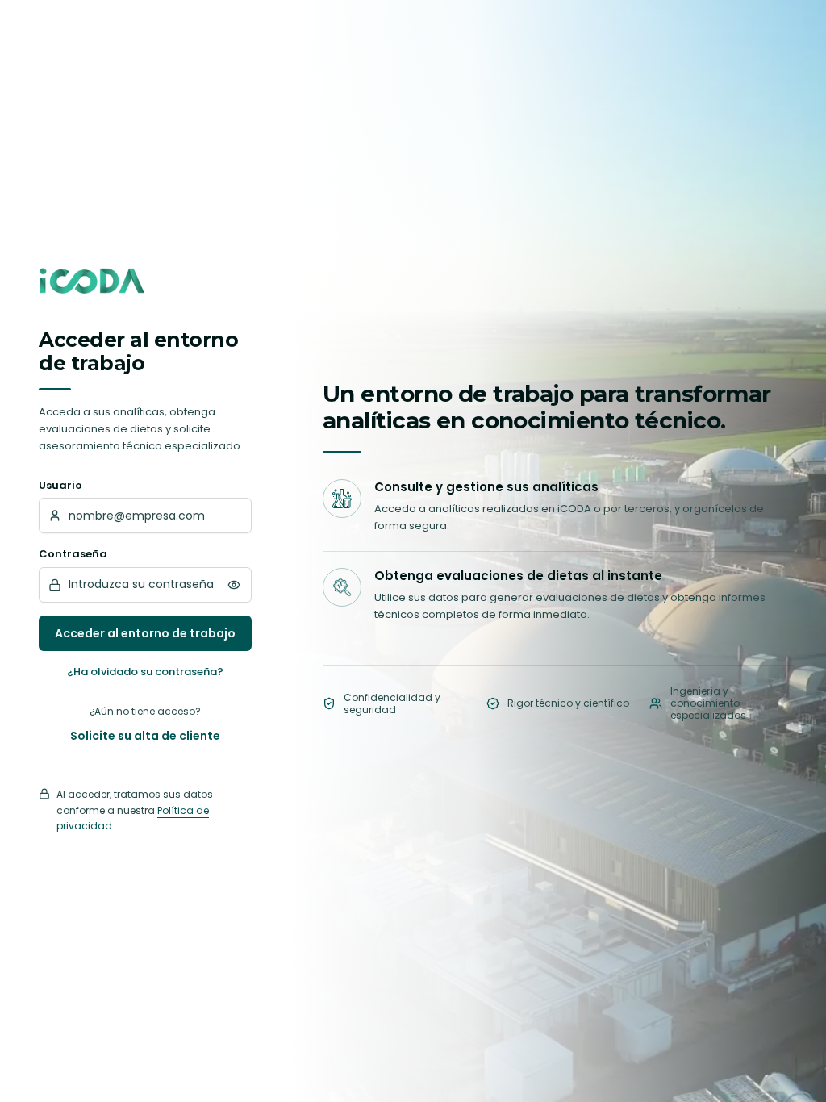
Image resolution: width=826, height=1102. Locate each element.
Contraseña (73, 553)
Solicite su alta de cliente (145, 736)
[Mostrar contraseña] (234, 585)
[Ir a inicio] (92, 280)
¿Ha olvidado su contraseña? (145, 671)
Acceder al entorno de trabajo (145, 633)
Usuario (60, 485)
